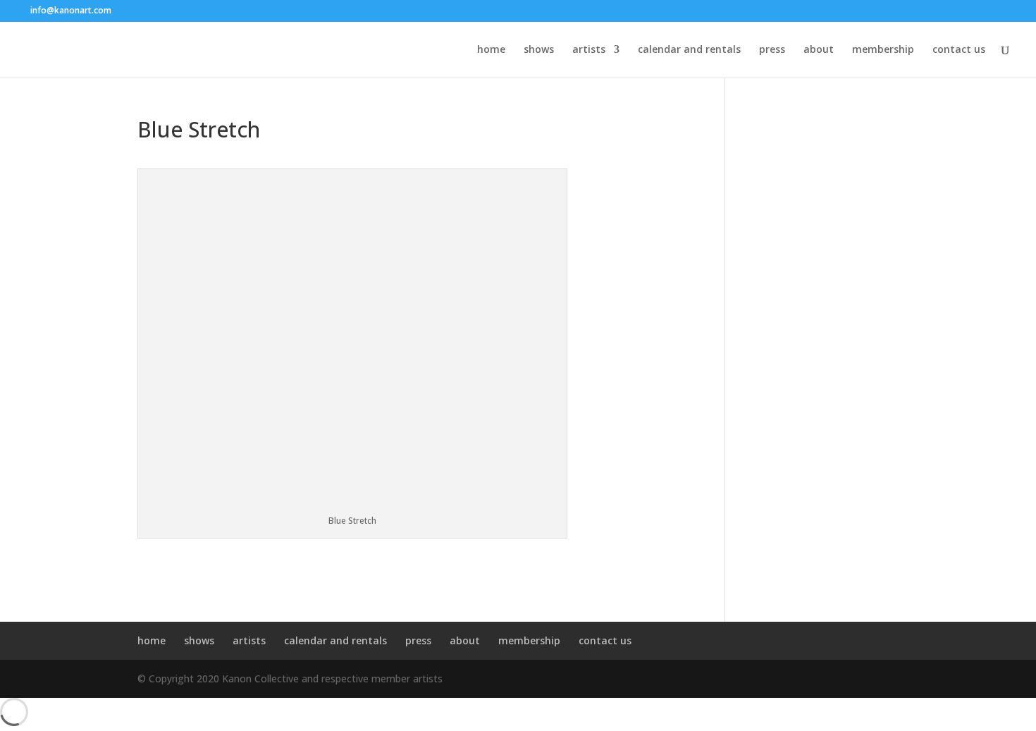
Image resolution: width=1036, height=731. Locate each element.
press (772, 50)
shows (539, 50)
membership (883, 50)
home (491, 50)
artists (588, 50)
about (818, 50)
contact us (958, 50)
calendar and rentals (689, 50)
